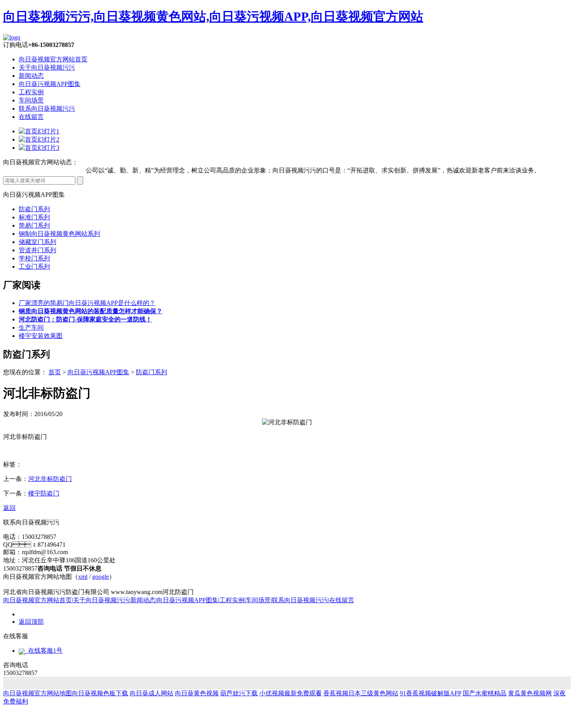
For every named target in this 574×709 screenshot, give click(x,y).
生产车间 (31, 327)
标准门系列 (34, 217)
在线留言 (31, 116)
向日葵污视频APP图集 (49, 84)
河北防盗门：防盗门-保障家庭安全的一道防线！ (85, 319)
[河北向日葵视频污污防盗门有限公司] (11, 37)
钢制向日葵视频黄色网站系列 (59, 233)
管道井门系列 (37, 250)
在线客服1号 (43, 650)
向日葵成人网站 (151, 693)
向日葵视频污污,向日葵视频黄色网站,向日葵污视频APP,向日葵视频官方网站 (213, 16)
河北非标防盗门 (50, 479)
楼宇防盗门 (43, 493)
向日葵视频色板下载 (100, 693)
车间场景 (31, 100)
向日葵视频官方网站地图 (37, 693)
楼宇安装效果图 (40, 335)
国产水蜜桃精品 (484, 693)
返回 (9, 507)
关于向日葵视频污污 (47, 67)
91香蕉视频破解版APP (430, 693)
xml (82, 576)
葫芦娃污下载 (239, 693)
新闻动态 (31, 75)
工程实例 (31, 92)
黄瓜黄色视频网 (530, 693)
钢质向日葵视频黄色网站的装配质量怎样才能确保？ (90, 311)
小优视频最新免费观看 (290, 693)
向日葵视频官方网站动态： (40, 162)
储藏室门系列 (37, 242)
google (100, 576)
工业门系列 (34, 266)
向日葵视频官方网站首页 (53, 59)
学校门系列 (34, 258)
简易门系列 (34, 225)
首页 (54, 372)
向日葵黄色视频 (197, 693)
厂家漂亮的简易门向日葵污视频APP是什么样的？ (87, 303)
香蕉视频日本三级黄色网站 (360, 693)
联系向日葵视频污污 (47, 108)
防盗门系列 (34, 209)
